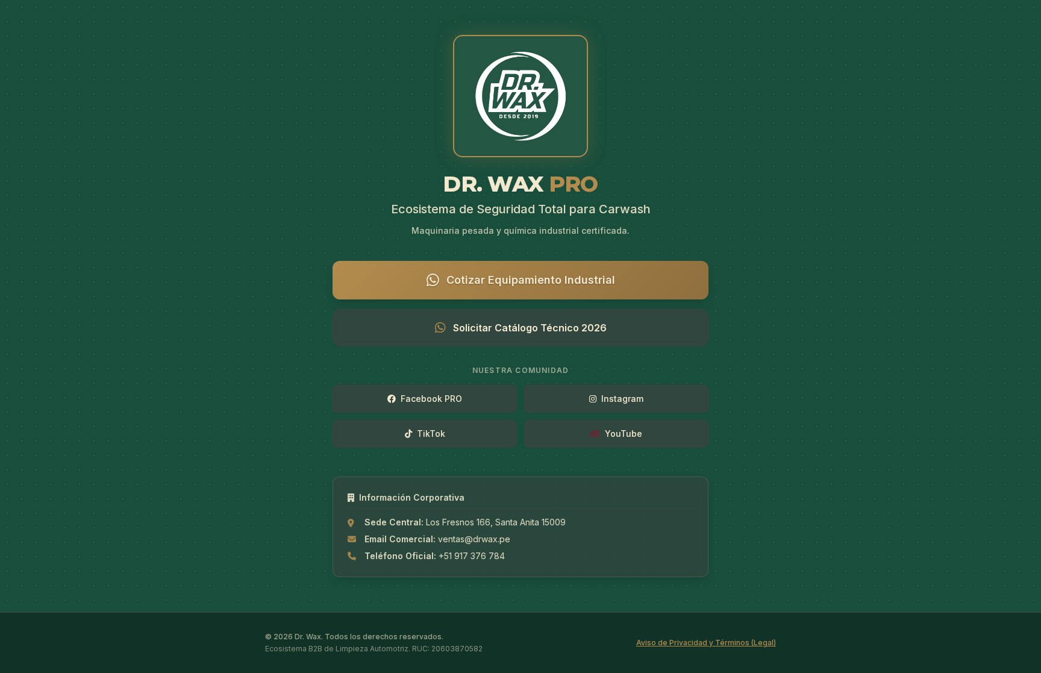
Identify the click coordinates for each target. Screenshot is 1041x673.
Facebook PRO (431, 398)
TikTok (431, 433)
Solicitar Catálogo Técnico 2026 (530, 328)
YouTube (623, 433)
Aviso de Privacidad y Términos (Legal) (706, 642)
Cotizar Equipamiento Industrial (530, 280)
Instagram (622, 398)
